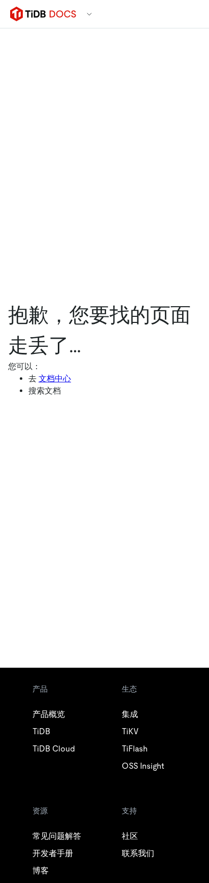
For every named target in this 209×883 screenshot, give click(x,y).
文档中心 (55, 378)
